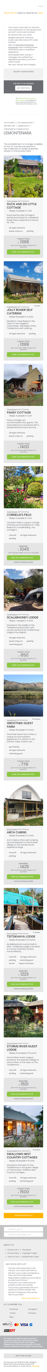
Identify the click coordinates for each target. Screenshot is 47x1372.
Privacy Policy (13, 1253)
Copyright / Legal (29, 1253)
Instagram (32, 1309)
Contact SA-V (13, 1250)
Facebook (14, 1309)
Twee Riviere (12, 201)
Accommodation (25, 123)
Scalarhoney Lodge (22, 617)
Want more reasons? (30, 1298)
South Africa (9, 123)
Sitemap (35, 1366)
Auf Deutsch (23, 88)
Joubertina (11, 720)
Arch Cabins (16, 832)
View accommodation (23, 252)
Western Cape (9, 126)
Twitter (13, 1313)
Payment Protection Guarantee (21, 46)
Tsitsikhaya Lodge (21, 936)
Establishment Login (30, 1257)
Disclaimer (26, 1250)
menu (36, 6)
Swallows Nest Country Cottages (22, 1156)
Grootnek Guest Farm (20, 725)
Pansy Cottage (19, 412)
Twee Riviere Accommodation (16, 129)
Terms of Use (13, 1257)
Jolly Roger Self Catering (20, 311)
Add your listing (23, 1356)
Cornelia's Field (19, 515)
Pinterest (32, 1313)
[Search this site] (31, 6)
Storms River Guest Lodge (22, 1048)
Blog (11, 1317)
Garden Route (23, 126)
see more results (23, 1215)
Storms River (12, 829)
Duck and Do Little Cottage (22, 206)
